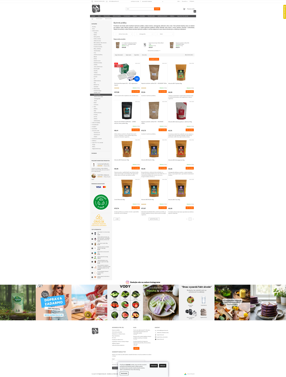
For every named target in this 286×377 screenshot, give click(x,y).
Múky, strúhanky (97, 49)
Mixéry (93, 146)
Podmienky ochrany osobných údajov (120, 341)
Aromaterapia (95, 124)
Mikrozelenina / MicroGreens (100, 43)
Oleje (95, 110)
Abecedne (144, 55)
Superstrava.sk (160, 335)
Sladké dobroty (97, 81)
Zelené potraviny (97, 112)
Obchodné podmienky (147, 1)
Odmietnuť (154, 365)
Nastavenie (124, 373)
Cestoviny (96, 104)
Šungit (93, 144)
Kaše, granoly (97, 37)
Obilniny (95, 118)
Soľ (94, 79)
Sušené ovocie (97, 61)
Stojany (95, 136)
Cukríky (95, 33)
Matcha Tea (96, 84)
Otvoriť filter (154, 59)
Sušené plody (97, 120)
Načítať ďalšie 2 (154, 219)
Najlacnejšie (128, 55)
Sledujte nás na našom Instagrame (145, 282)
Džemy (95, 59)
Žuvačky (96, 71)
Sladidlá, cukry (97, 92)
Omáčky (95, 64)
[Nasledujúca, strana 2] (190, 219)
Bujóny (95, 34)
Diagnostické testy (96, 148)
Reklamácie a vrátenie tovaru (118, 334)
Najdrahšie (136, 55)
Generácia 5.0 (97, 134)
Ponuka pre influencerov (117, 339)
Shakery (95, 108)
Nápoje (95, 57)
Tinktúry (96, 72)
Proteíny (96, 114)
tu (139, 369)
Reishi (95, 101)
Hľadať (157, 8)
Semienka (96, 86)
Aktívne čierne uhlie (98, 96)
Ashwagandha (97, 98)
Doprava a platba (135, 1)
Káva (95, 106)
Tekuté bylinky (97, 51)
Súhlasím (162, 365)
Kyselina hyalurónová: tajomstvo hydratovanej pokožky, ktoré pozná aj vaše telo (141, 343)
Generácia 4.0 (97, 132)
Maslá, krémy (97, 88)
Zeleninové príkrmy (98, 54)
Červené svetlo (95, 130)
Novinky (94, 27)
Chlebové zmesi (97, 41)
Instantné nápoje (97, 91)
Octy (95, 53)
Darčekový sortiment (97, 138)
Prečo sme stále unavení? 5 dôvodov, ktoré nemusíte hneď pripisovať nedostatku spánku (141, 331)
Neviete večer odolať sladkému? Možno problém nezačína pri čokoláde (142, 337)
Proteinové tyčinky (98, 47)
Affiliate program (116, 343)
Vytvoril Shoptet (191, 374)
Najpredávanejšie (119, 55)
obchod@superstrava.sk (162, 330)
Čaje (95, 82)
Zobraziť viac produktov (153, 50)
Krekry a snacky (97, 39)
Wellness (94, 140)
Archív (136, 348)
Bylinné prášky (97, 94)
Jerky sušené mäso (98, 66)
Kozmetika (94, 128)
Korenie (95, 76)
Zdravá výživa (95, 31)
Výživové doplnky (96, 122)
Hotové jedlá (96, 69)
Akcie (93, 29)
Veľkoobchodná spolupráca (118, 345)
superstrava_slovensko (162, 337)
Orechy (95, 116)
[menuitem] (93, 16)
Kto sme (114, 338)
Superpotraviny (97, 74)
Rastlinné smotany (98, 63)
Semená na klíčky (97, 44)
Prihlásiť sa (116, 368)
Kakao (95, 102)
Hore (117, 219)
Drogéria (94, 126)
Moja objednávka (116, 336)
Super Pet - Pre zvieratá (97, 142)
